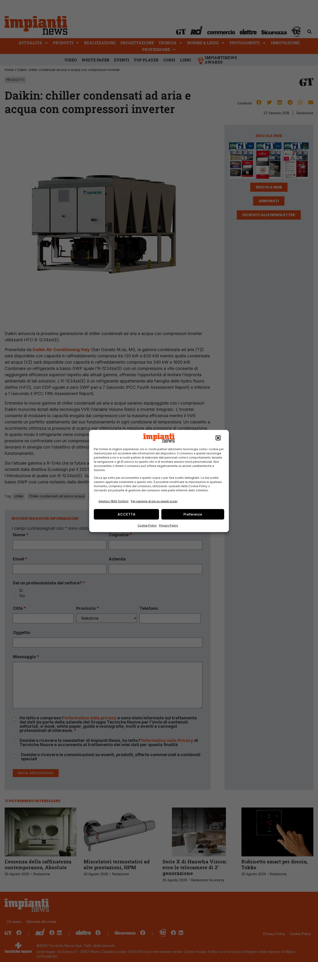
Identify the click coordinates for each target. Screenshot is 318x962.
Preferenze (192, 514)
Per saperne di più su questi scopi (154, 501)
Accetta (126, 514)
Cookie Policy (147, 525)
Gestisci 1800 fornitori (113, 501)
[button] (218, 438)
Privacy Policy (168, 525)
